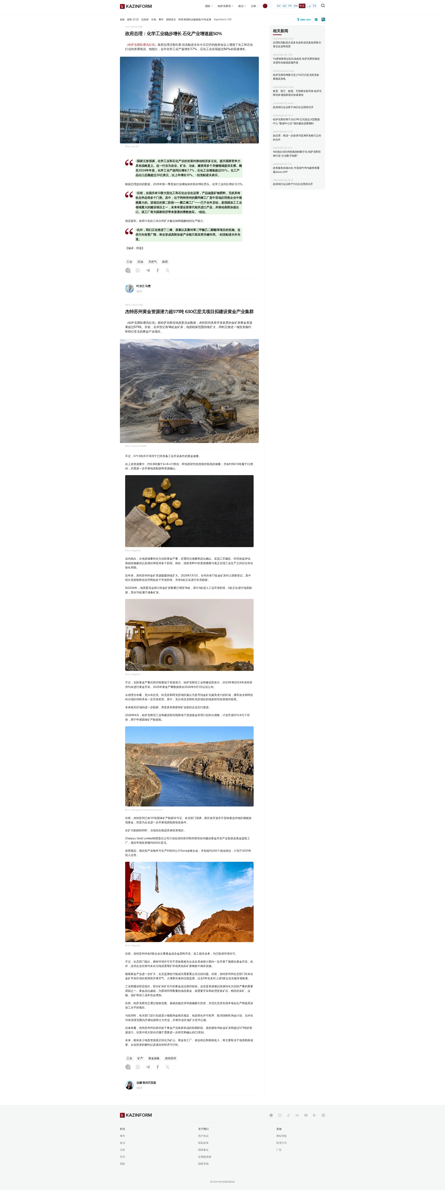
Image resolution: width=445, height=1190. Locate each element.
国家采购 (203, 1163)
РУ (290, 5)
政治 (122, 1142)
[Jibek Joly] (305, 19)
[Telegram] (148, 270)
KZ (279, 5)
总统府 (145, 19)
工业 (129, 261)
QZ (284, 5)
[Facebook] (157, 270)
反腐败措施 (204, 1156)
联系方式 (281, 1142)
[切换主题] (267, 6)
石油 (140, 261)
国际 (122, 1163)
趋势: (122, 19)
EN (295, 5)
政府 (165, 261)
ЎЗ (314, 5)
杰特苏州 (170, 1058)
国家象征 (203, 1149)
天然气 (152, 261)
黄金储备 (154, 1058)
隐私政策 (203, 1142)
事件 (161, 19)
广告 (279, 1149)
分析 (253, 6)
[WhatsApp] (138, 270)
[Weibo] (297, 1115)
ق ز (309, 5)
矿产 (140, 1058)
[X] (167, 270)
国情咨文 (171, 19)
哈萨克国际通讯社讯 (141, 44)
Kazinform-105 (222, 19)
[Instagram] (128, 270)
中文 (302, 5)
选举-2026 (133, 19)
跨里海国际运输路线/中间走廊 (195, 19)
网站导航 (281, 1135)
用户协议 (203, 1135)
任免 (153, 19)
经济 (122, 1156)
